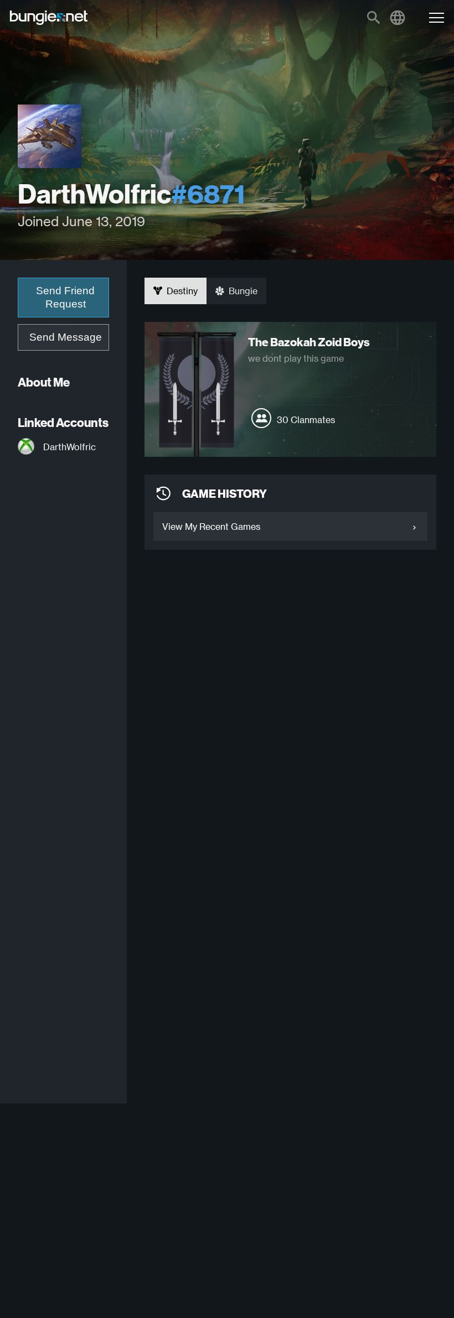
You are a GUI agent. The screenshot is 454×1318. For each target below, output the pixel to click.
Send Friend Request (65, 297)
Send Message (65, 337)
